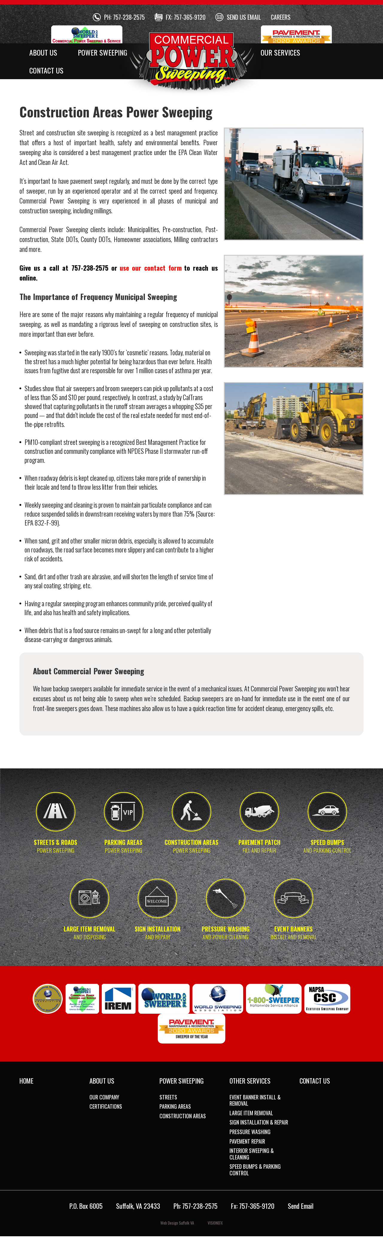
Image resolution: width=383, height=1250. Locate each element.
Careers (281, 17)
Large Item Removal (251, 1113)
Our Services (280, 52)
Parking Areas (175, 1106)
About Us (43, 52)
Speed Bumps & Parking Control (255, 1169)
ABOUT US (101, 1080)
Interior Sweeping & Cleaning (252, 1154)
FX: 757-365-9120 (186, 17)
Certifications (105, 1106)
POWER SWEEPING (181, 1080)
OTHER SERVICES (250, 1080)
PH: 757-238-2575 (124, 17)
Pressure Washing (250, 1132)
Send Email (301, 1206)
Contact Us (46, 70)
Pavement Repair (247, 1141)
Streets (168, 1097)
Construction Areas (182, 1116)
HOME (26, 1080)
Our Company (104, 1097)
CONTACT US (315, 1080)
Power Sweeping (102, 52)
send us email (244, 17)
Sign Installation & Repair (259, 1122)
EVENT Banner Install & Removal (255, 1100)
